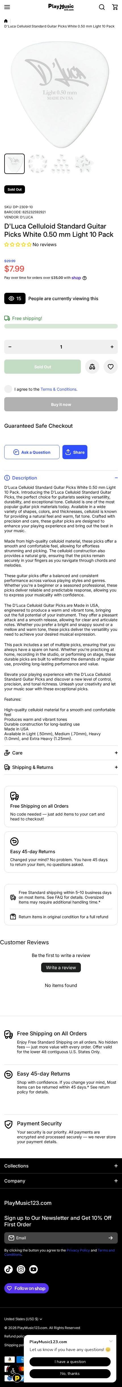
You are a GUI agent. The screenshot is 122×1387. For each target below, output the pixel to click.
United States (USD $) (21, 1319)
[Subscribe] (111, 1238)
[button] (115, 7)
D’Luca (26, 217)
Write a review (61, 967)
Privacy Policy (78, 1250)
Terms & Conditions (58, 389)
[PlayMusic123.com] (61, 7)
